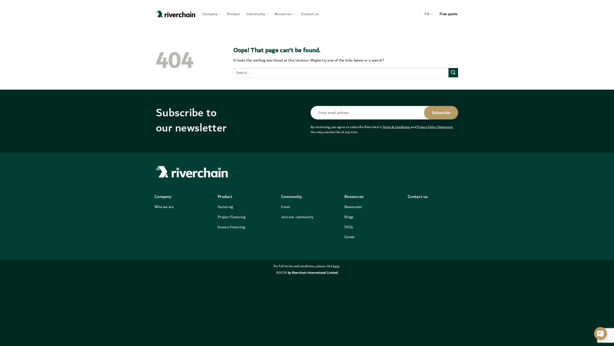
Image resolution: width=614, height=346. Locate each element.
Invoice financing (231, 227)
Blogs (349, 217)
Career (349, 237)
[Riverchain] (175, 14)
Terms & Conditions (396, 127)
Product (233, 14)
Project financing (231, 217)
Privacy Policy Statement (435, 127)
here (336, 266)
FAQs (348, 227)
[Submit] (453, 72)
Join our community (297, 217)
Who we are (164, 207)
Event (285, 207)
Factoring (225, 207)
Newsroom (353, 207)
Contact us (310, 14)
